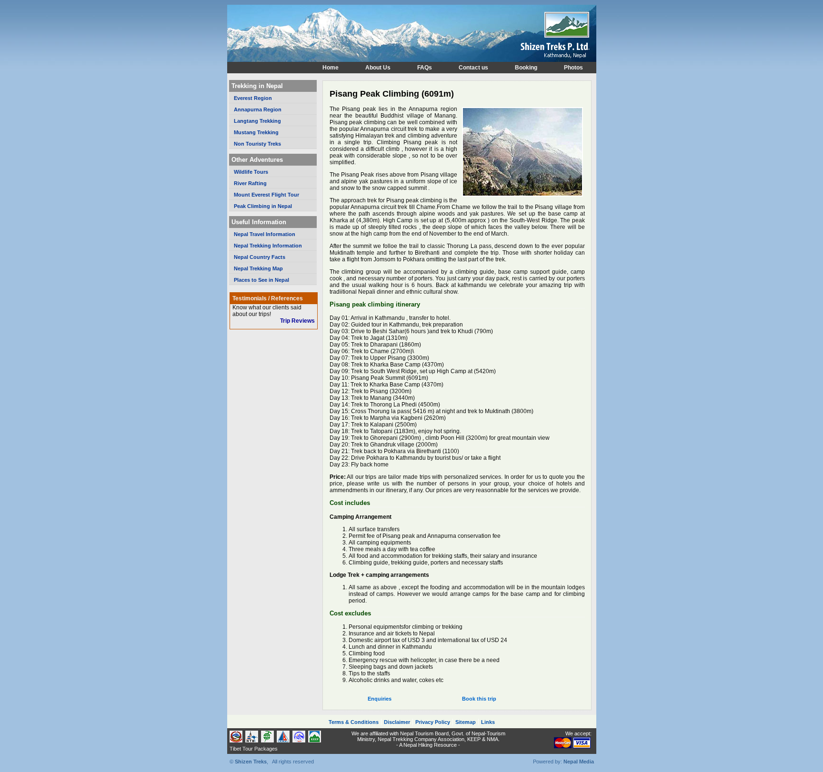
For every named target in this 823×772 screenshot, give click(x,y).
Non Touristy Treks (257, 144)
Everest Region (253, 98)
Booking (526, 67)
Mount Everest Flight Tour (266, 195)
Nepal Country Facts (259, 257)
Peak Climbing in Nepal (263, 206)
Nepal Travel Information (264, 234)
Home (330, 67)
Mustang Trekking (256, 132)
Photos (573, 67)
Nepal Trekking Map (258, 268)
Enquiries (379, 699)
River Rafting (250, 183)
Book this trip (479, 699)
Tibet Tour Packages (254, 749)
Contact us (473, 67)
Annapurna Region (257, 109)
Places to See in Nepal (261, 280)
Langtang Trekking (257, 121)
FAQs (424, 67)
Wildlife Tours (251, 172)
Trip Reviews (297, 320)
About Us (378, 67)
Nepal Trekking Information (268, 245)
